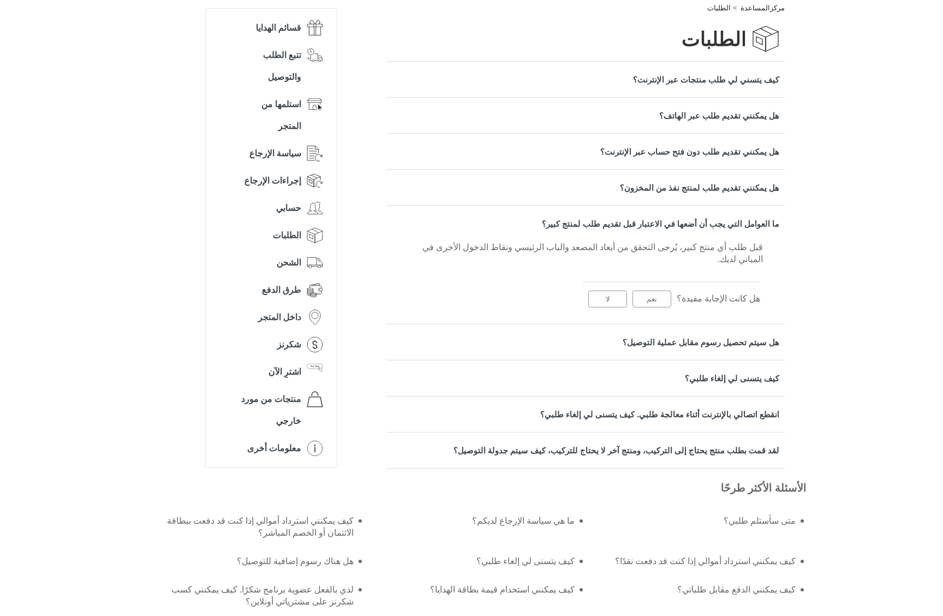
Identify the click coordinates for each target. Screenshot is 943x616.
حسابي (288, 207)
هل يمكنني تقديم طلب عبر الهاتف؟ (719, 115)
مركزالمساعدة (763, 8)
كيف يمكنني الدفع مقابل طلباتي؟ (736, 589)
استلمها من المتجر (281, 115)
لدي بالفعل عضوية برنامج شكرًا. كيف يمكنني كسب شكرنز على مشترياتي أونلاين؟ (262, 595)
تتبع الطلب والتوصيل (282, 65)
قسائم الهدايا (278, 27)
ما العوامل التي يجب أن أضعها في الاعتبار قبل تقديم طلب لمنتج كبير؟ (660, 223)
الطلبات (719, 8)
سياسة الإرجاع (275, 153)
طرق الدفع (281, 289)
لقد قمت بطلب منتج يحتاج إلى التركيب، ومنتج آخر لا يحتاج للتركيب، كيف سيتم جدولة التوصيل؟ (616, 450)
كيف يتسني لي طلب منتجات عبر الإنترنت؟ (706, 79)
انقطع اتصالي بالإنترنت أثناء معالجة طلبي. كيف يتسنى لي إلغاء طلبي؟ (659, 414)
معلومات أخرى (274, 448)
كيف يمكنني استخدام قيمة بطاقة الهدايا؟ (502, 589)
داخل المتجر (279, 317)
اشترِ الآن (284, 371)
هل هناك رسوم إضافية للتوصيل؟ (295, 561)
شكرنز (289, 344)
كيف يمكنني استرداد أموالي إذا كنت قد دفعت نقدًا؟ (705, 561)
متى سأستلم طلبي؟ (760, 520)
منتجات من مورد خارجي (271, 409)
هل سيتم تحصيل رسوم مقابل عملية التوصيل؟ (701, 342)
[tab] (585, 79)
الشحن (289, 262)
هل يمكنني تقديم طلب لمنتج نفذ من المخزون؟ (699, 187)
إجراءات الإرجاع (272, 180)
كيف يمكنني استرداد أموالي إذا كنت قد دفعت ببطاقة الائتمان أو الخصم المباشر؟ (260, 526)
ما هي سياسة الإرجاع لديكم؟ (523, 520)
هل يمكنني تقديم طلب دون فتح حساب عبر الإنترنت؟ (689, 151)
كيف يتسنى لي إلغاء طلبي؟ (732, 378)
